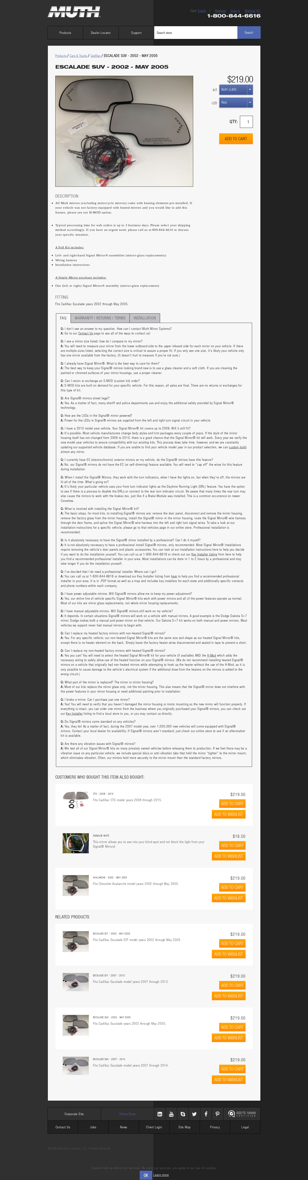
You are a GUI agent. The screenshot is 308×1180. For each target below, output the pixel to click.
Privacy (215, 1127)
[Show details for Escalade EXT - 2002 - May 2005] (76, 941)
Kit (215, 90)
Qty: (234, 121)
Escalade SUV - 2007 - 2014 (109, 1059)
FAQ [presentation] (63, 317)
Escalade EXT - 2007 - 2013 (109, 975)
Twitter (194, 1113)
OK (146, 1175)
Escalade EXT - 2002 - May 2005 (111, 933)
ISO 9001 (241, 1113)
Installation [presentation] (145, 317)
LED (214, 103)
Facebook (206, 1113)
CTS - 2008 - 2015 (103, 793)
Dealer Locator (101, 33)
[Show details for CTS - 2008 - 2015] (76, 800)
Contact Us (85, 333)
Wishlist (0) (252, 11)
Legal (245, 1127)
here (174, 576)
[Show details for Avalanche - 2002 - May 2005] (76, 885)
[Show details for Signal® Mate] (76, 843)
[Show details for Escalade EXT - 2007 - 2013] (76, 982)
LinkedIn (160, 1113)
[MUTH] (74, 12)
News (123, 1127)
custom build (237, 447)
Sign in (235, 11)
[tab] (63, 318)
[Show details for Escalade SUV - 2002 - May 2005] (76, 1025)
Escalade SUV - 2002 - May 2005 (112, 1017)
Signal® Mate (101, 835)
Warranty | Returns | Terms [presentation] (100, 317)
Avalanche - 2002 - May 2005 (110, 877)
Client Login (154, 1127)
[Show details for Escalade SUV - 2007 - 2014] (76, 1066)
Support (136, 33)
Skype (183, 1113)
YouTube (171, 1113)
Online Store (127, 1114)
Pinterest (217, 1113)
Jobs (93, 1127)
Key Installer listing (204, 554)
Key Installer (74, 713)
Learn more (161, 1175)
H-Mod (211, 655)
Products (65, 33)
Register (220, 11)
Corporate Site (74, 1114)
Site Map (184, 1127)
